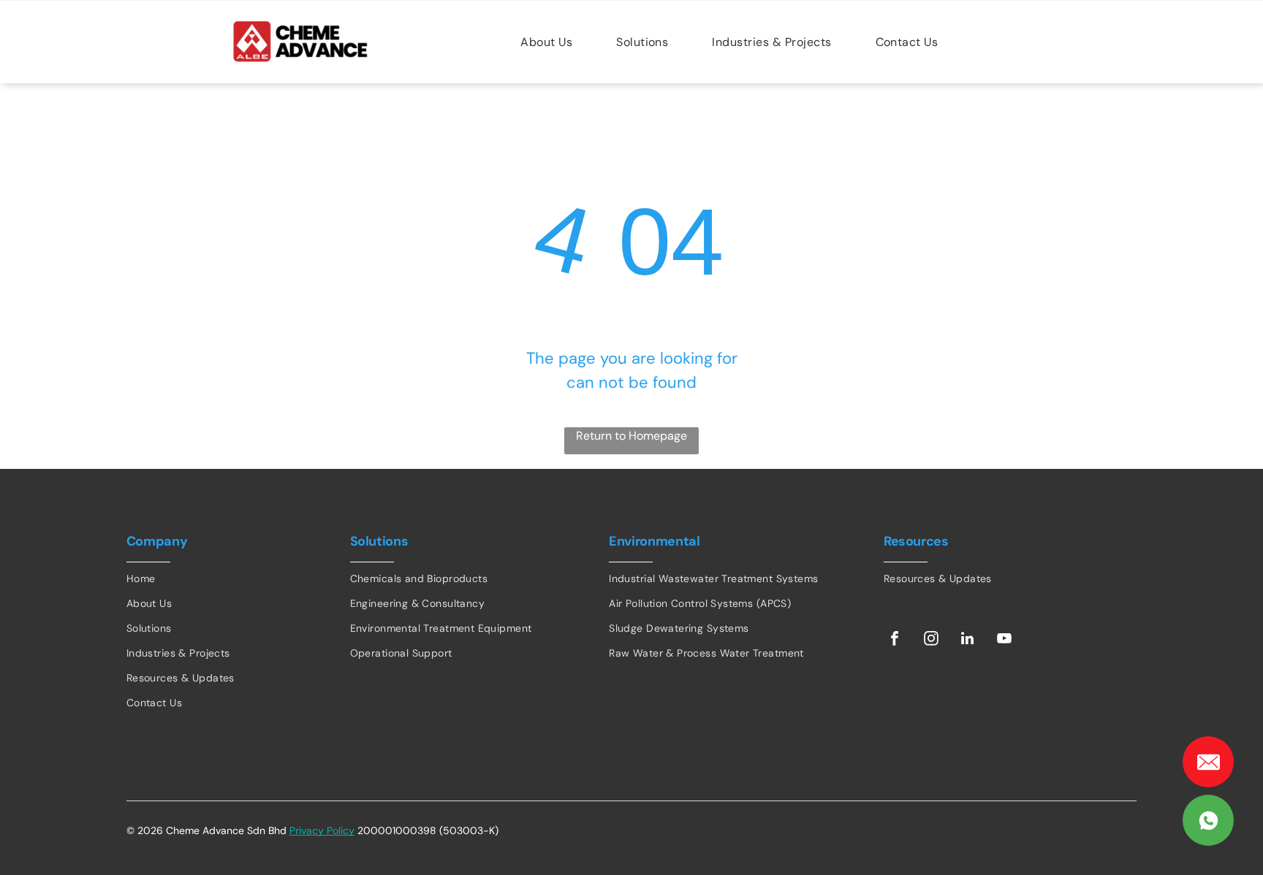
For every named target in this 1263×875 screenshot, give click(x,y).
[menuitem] (546, 41)
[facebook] (895, 640)
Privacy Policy (321, 830)
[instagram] (931, 640)
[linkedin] (968, 640)
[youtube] (1004, 640)
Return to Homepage (631, 435)
